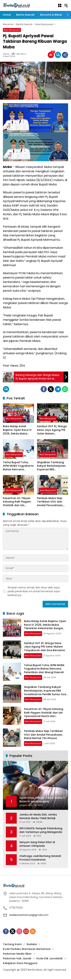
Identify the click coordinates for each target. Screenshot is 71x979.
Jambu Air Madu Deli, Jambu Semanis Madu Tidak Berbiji (38, 816)
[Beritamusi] (16, 5)
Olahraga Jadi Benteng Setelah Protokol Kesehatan (40, 857)
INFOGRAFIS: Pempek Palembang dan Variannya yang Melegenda (40, 830)
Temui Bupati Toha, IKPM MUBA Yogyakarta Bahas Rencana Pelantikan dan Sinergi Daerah (18, 466)
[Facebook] (44, 389)
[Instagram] (19, 931)
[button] (66, 5)
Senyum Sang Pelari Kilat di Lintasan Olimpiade (37, 844)
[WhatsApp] (65, 389)
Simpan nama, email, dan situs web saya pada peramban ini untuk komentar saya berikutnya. (34, 591)
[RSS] (33, 931)
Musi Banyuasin (12, 29)
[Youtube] (26, 931)
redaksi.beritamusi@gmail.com (28, 915)
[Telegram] (58, 389)
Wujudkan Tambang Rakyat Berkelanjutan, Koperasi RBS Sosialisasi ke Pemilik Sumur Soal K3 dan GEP (52, 466)
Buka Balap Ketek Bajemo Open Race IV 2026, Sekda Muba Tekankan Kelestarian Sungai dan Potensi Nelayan (17, 430)
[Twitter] (51, 389)
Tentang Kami (12, 944)
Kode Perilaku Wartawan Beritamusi (26, 949)
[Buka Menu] (60, 5)
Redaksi (32, 944)
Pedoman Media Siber (17, 954)
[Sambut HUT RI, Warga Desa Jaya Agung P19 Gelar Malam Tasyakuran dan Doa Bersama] (52, 413)
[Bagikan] (65, 55)
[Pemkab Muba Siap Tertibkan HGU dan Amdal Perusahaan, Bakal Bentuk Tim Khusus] (52, 485)
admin (6, 54)
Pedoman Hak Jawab (17, 958)
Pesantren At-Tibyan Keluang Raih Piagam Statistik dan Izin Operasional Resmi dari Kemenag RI (18, 502)
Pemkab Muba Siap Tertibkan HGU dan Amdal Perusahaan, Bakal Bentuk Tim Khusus (50, 502)
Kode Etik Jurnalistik (49, 958)
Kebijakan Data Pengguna (20, 963)
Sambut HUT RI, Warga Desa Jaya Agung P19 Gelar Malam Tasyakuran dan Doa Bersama (52, 430)
